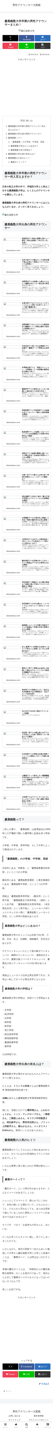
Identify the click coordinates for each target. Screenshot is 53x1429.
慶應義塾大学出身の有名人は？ (22, 154)
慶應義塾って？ (15, 138)
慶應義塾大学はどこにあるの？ (24, 146)
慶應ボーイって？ (18, 162)
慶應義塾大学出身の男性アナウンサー (25, 134)
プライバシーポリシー (38, 1420)
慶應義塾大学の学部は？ (21, 150)
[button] (42, 46)
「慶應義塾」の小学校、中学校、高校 (27, 142)
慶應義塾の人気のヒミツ (19, 158)
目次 (22, 120)
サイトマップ (14, 1420)
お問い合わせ (14, 1416)
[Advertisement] (26, 88)
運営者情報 (39, 1416)
